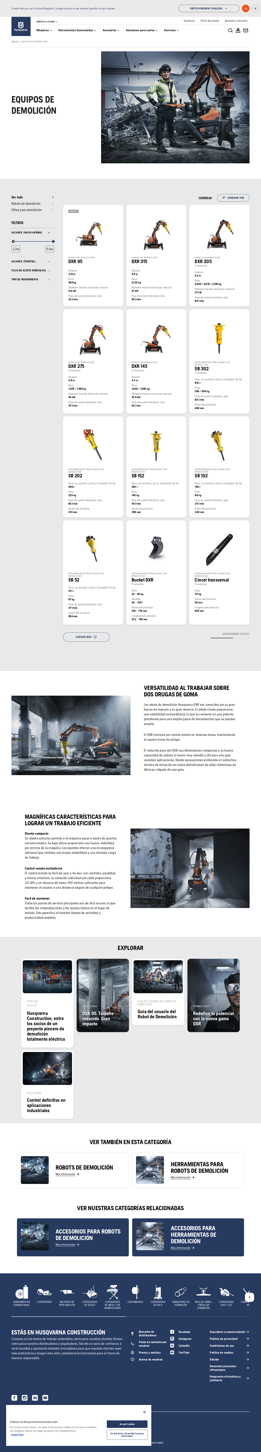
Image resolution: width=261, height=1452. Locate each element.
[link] (21, 26)
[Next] (249, 1297)
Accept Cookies (127, 1424)
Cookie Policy (17, 1434)
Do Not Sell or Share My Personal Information (127, 1434)
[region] (78, 1425)
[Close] (144, 1412)
